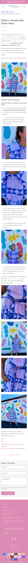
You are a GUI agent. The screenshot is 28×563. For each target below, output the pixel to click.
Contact (5, 507)
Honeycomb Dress (13, 278)
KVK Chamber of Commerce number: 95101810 (13, 522)
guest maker (16, 36)
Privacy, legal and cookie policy (12, 517)
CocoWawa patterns (13, 39)
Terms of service (7, 514)
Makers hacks (10, 11)
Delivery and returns (8, 510)
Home (3, 11)
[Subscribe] (23, 533)
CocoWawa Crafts (11, 562)
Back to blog (14, 455)
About (4, 503)
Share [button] (4, 30)
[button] (3, 6)
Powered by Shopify (20, 562)
